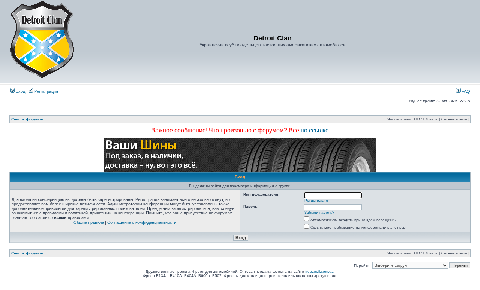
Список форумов (27, 119)
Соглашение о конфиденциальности (141, 222)
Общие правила (89, 222)
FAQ (465, 91)
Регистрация (45, 91)
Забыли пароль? (319, 212)
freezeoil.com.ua (319, 271)
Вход (20, 91)
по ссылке (315, 130)
